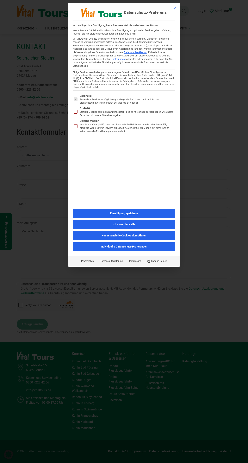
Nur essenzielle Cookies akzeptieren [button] (124, 235)
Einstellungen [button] (118, 59)
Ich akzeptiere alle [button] (124, 224)
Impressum (135, 261)
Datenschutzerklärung (135, 52)
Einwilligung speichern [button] (124, 213)
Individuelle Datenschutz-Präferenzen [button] (124, 246)
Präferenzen (87, 261)
